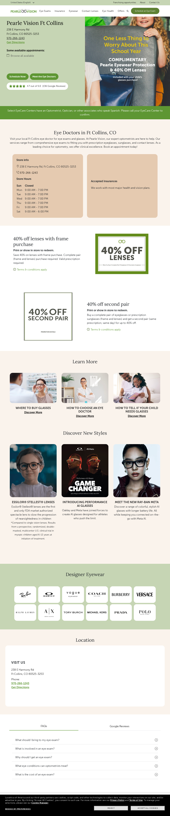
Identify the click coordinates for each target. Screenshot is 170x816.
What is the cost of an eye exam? (34, 774)
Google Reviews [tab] (119, 726)
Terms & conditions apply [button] (32, 269)
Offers (121, 11)
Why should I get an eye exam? (33, 757)
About (142, 2)
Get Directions (16, 42)
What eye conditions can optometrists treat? (41, 765)
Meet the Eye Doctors (44, 76)
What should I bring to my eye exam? (37, 740)
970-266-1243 (16, 38)
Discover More (33, 412)
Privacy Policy (117, 800)
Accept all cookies (148, 808)
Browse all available (22, 55)
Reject (111, 808)
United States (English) (21, 2)
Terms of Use (136, 800)
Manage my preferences (18, 809)
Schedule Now (17, 76)
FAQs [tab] (44, 726)
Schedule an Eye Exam (145, 11)
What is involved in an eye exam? (35, 748)
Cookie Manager (39, 803)
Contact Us (154, 2)
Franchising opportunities (124, 2)
